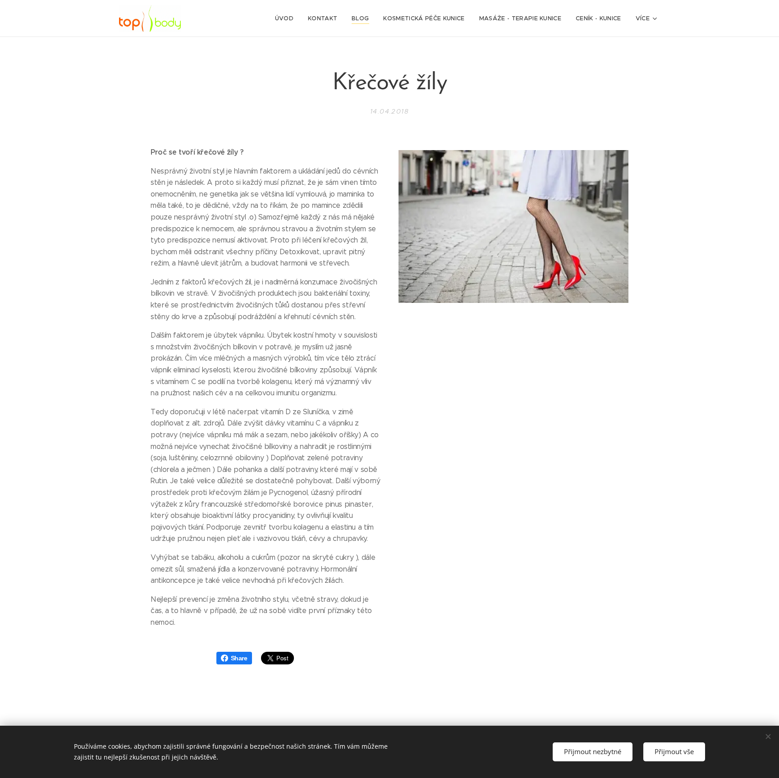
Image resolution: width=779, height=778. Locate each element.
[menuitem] (287, 18)
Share (239, 658)
